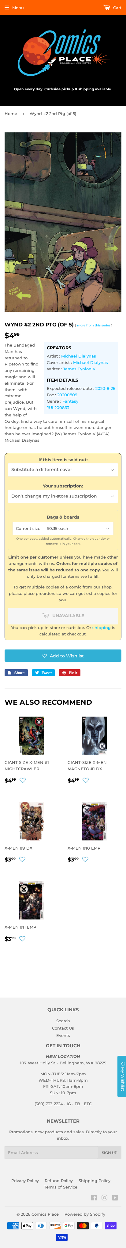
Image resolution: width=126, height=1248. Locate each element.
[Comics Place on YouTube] (115, 1198)
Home (11, 113)
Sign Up (109, 1152)
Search (63, 1020)
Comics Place (45, 1214)
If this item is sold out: (63, 459)
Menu (18, 7)
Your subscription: (63, 486)
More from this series (93, 325)
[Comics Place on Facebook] (94, 1198)
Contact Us (63, 1028)
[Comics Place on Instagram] (105, 1198)
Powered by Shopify (85, 1214)
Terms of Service (60, 1187)
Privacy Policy (25, 1180)
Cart (116, 7)
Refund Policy (59, 1180)
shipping (101, 627)
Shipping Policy (94, 1180)
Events (63, 1035)
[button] (63, 655)
